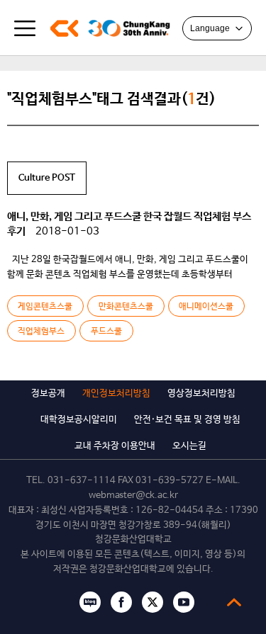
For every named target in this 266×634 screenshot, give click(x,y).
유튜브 (183, 602)
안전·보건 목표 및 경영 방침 (187, 419)
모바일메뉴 (24, 28)
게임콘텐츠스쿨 (45, 307)
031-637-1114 (82, 480)
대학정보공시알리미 (78, 419)
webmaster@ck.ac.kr (133, 495)
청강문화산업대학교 (64, 28)
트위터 (152, 602)
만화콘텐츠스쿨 (126, 307)
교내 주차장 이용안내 (114, 446)
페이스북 (121, 602)
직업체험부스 (41, 331)
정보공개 (48, 393)
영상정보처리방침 (201, 393)
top (234, 602)
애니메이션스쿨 (206, 307)
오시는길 (189, 446)
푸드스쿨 (106, 331)
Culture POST (46, 178)
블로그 (90, 602)
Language (210, 28)
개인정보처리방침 (116, 393)
